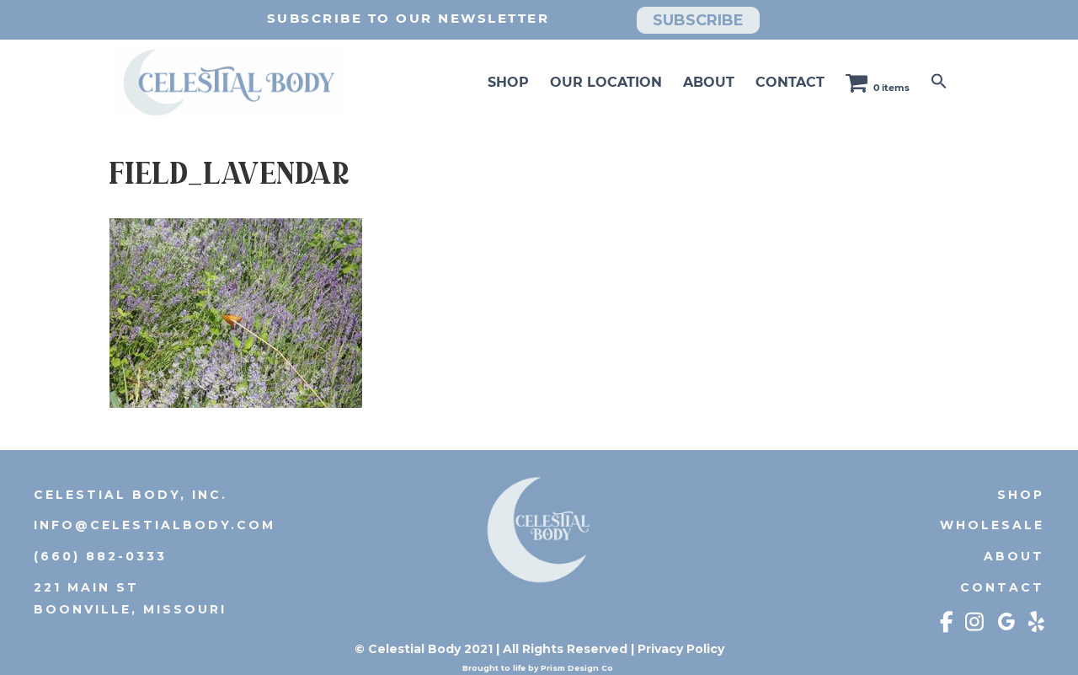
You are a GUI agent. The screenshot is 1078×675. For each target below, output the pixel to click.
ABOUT (708, 82)
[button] (939, 82)
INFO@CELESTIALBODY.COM (154, 525)
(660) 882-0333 (100, 556)
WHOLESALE (992, 525)
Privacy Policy (681, 648)
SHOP (508, 82)
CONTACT (790, 82)
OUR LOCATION (606, 82)
